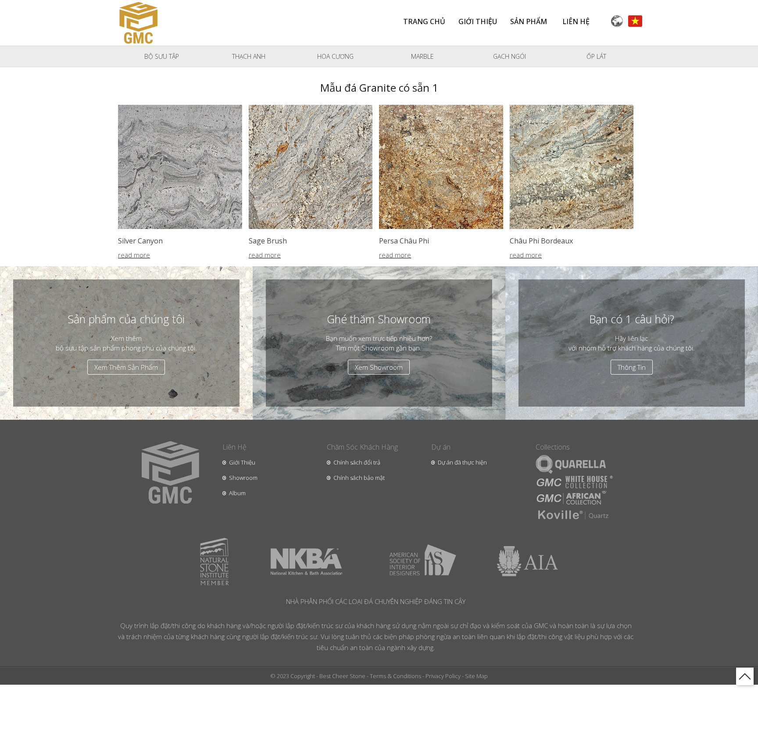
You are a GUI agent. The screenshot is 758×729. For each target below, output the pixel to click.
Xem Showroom (379, 367)
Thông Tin (632, 367)
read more (134, 255)
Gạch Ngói (509, 56)
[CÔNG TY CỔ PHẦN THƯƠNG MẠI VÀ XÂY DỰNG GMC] (138, 21)
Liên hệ (576, 21)
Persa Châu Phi (404, 241)
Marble (422, 56)
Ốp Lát (596, 56)
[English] (617, 20)
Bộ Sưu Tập (161, 56)
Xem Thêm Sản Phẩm (126, 367)
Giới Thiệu (242, 462)
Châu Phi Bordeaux (541, 241)
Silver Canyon (140, 241)
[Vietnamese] (635, 20)
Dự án (441, 447)
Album (237, 493)
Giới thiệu (477, 21)
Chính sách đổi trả (356, 462)
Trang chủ (424, 21)
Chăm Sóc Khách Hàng (362, 447)
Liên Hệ (234, 447)
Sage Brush (268, 241)
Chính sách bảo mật (359, 478)
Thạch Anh (248, 56)
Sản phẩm (528, 21)
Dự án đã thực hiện (462, 462)
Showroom (243, 478)
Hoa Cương (335, 56)
